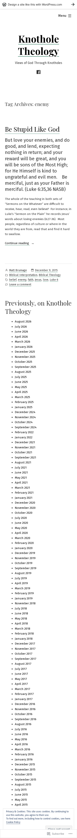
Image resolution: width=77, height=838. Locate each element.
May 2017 (21, 679)
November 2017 (25, 649)
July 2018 (21, 608)
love (45, 279)
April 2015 (21, 804)
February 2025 (24, 402)
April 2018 (21, 623)
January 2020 (24, 548)
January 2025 (23, 407)
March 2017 (22, 689)
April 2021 (21, 482)
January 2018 (24, 638)
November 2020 (25, 508)
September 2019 (25, 568)
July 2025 (21, 377)
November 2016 (25, 709)
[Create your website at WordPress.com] (38, 4)
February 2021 (24, 492)
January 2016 (24, 759)
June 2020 (21, 523)
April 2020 (21, 533)
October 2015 (23, 774)
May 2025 (21, 387)
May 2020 (21, 528)
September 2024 (26, 427)
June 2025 (21, 382)
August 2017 (23, 664)
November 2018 (25, 603)
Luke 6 (54, 279)
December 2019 (25, 553)
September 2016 (25, 719)
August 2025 (23, 372)
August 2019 (23, 573)
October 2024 (24, 422)
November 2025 (25, 357)
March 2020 (22, 538)
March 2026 (22, 341)
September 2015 (25, 779)
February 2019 (24, 593)
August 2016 (23, 724)
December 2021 (25, 442)
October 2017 (23, 653)
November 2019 (25, 558)
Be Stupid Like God (32, 129)
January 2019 (24, 598)
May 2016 (21, 739)
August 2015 (23, 784)
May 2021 (21, 477)
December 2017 (25, 643)
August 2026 (23, 321)
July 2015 (21, 789)
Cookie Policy (13, 822)
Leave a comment (20, 285)
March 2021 (22, 487)
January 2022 (23, 437)
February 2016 (24, 754)
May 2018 (21, 618)
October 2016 (23, 714)
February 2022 (24, 432)
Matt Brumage (18, 270)
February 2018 (24, 633)
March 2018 (22, 628)
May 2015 (21, 799)
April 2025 (21, 392)
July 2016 (21, 729)
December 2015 (25, 764)
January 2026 (24, 347)
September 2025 (25, 367)
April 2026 (21, 336)
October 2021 (23, 452)
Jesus (38, 279)
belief (13, 279)
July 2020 (21, 518)
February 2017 (24, 694)
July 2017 (21, 669)
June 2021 (21, 472)
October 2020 (23, 513)
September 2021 (25, 457)
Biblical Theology (50, 275)
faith (30, 279)
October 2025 (23, 362)
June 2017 (21, 674)
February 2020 (24, 543)
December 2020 (25, 502)
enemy (22, 279)
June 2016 (21, 734)
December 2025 (25, 351)
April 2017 (21, 684)
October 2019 (23, 563)
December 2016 (25, 704)
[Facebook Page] (38, 72)
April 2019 (21, 583)
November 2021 (25, 447)
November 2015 (25, 769)
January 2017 (24, 699)
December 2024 (25, 412)
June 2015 (21, 794)
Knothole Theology (38, 44)
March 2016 (22, 749)
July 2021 (21, 467)
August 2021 (23, 462)
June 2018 (21, 613)
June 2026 (21, 331)
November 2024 (25, 417)
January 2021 (23, 498)
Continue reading (17, 243)
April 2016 (21, 744)
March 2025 (22, 397)
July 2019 (21, 578)
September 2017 (25, 659)
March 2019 (22, 588)
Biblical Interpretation (23, 275)
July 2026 (21, 326)
